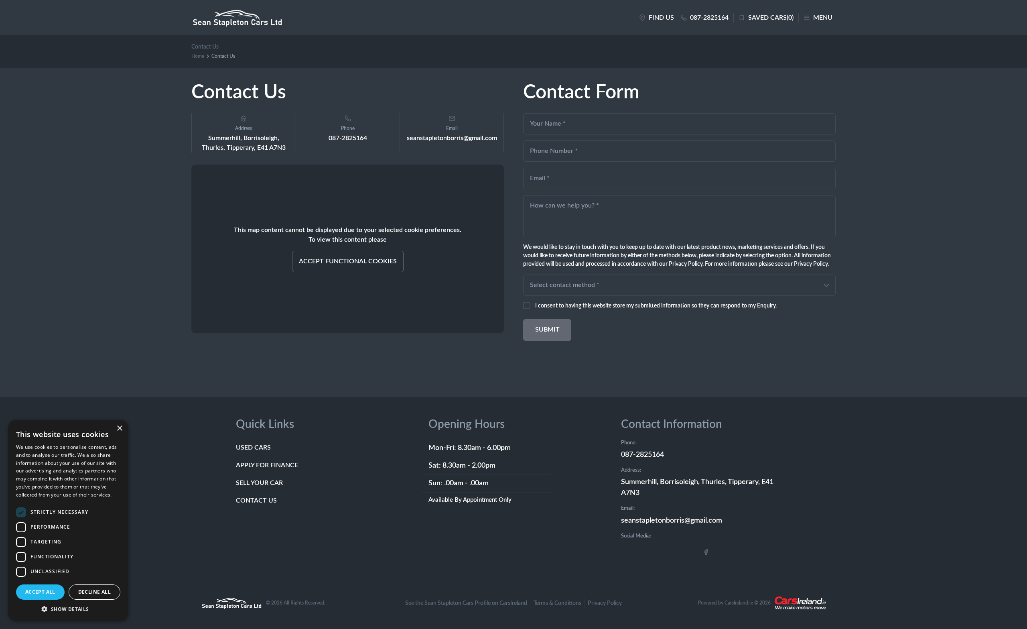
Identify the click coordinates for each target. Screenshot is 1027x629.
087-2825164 (348, 138)
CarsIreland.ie (739, 603)
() (771, 17)
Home (197, 56)
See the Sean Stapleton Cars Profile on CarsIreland (466, 603)
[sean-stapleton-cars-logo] (237, 17)
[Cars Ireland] (800, 602)
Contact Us (256, 500)
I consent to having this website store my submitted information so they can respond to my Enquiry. (656, 306)
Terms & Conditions (557, 603)
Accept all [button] (40, 591)
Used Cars (253, 447)
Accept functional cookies (348, 261)
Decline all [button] (94, 591)
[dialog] (68, 520)
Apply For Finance (267, 465)
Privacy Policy (605, 603)
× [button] (119, 428)
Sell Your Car (259, 483)
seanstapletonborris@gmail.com (671, 520)
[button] (68, 609)
